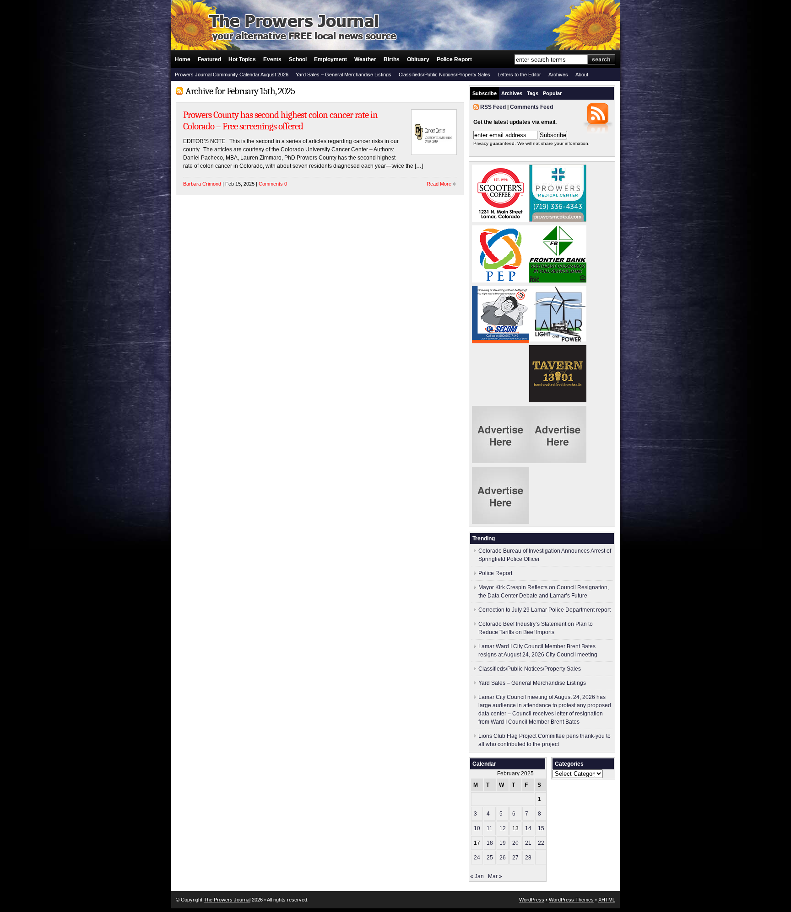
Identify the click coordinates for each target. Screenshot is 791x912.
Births (392, 59)
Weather (365, 59)
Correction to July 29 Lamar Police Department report (544, 610)
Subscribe (484, 93)
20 (515, 843)
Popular (552, 93)
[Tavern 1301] (557, 400)
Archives (558, 74)
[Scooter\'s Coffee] (500, 220)
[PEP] (500, 280)
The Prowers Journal (227, 899)
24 (477, 857)
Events (272, 59)
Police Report (454, 59)
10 (477, 828)
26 (502, 857)
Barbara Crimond (202, 184)
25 (490, 857)
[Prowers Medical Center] (557, 220)
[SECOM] (500, 341)
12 (502, 828)
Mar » (495, 876)
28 (528, 857)
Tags (532, 93)
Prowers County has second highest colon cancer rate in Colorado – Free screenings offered (280, 120)
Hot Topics (242, 59)
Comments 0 (273, 184)
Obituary (418, 59)
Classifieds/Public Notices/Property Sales (444, 74)
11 (490, 828)
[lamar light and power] (557, 339)
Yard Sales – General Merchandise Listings (343, 74)
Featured (209, 59)
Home (182, 59)
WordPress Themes (571, 899)
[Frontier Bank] (557, 280)
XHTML (606, 899)
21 (528, 843)
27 (515, 857)
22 (541, 843)
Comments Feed (531, 107)
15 (541, 828)
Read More (439, 184)
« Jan (477, 876)
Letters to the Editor (519, 74)
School (298, 59)
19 (502, 843)
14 (528, 828)
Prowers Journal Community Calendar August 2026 (231, 74)
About (581, 74)
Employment (330, 59)
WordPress (531, 899)
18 (490, 843)
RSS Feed (493, 107)
